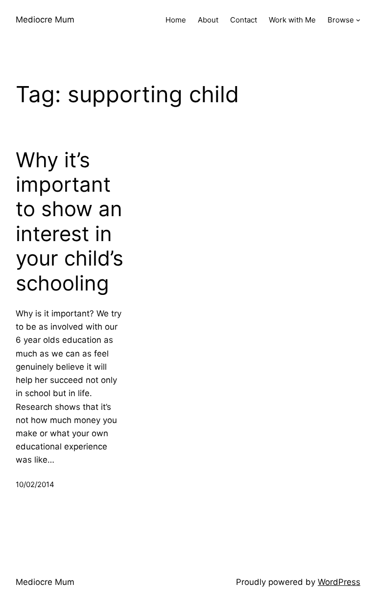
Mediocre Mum (45, 19)
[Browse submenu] (358, 20)
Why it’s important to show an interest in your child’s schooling (69, 221)
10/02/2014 (35, 484)
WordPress (339, 582)
